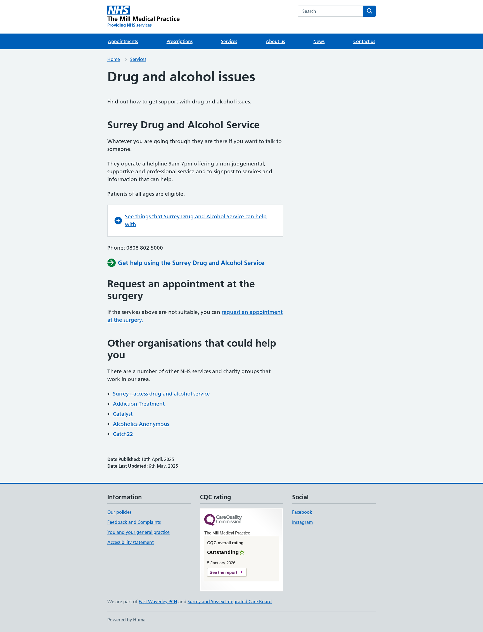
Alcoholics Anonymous (141, 424)
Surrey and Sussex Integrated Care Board (230, 601)
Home (113, 59)
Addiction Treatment (139, 404)
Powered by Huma (126, 619)
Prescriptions (180, 41)
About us (275, 41)
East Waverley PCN (158, 601)
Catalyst (122, 414)
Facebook (302, 512)
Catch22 (123, 434)
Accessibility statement (130, 542)
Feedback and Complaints (134, 522)
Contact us (364, 41)
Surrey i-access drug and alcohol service (161, 393)
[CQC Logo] (223, 520)
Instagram (302, 522)
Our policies (119, 512)
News (319, 41)
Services (229, 41)
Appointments (123, 41)
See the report (223, 572)
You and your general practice (138, 532)
